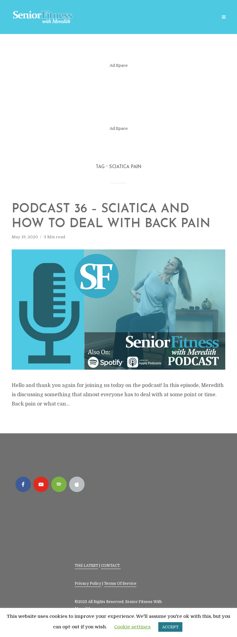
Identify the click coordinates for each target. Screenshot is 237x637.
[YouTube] (41, 484)
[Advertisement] (118, 97)
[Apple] (77, 484)
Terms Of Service (120, 583)
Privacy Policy (88, 583)
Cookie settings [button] (132, 627)
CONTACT (111, 565)
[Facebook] (23, 484)
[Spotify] (59, 484)
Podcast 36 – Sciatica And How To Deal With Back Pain (111, 216)
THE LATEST (86, 565)
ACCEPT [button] (170, 627)
